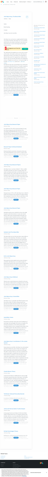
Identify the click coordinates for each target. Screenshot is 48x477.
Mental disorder (3, 457)
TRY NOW (25, 48)
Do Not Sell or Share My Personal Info (35, 472)
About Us (2, 464)
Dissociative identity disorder (28, 457)
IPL (1, 4)
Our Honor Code (16, 467)
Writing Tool (16, 1)
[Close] (46, 472)
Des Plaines (2, 458)
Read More (16, 138)
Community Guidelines (17, 466)
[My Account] (46, 1)
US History (29, 1)
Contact (2, 466)
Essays (8, 1)
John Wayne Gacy (11, 61)
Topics (11, 1)
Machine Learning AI (22, 1)
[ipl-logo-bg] (3, 2)
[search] (43, 2)
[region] (24, 472)
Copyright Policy (15, 464)
